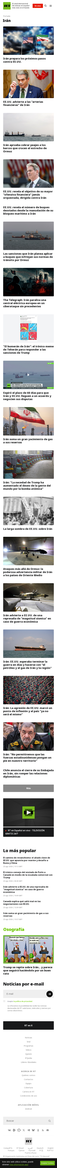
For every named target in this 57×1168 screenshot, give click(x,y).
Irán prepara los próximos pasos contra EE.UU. (24, 60)
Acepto (20, 1001)
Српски (21, 1150)
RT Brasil (20, 1148)
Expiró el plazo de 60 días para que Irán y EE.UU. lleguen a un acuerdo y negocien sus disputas (27, 396)
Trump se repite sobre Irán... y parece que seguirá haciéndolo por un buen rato (27, 970)
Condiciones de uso (28, 1095)
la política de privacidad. (23, 1001)
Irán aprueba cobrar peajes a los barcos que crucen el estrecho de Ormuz (25, 148)
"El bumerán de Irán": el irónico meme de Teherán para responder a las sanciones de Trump (28, 349)
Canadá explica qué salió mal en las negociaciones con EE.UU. (22, 903)
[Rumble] (14, 1130)
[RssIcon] (43, 1130)
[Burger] (50, 6)
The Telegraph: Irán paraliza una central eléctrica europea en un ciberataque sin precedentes (24, 303)
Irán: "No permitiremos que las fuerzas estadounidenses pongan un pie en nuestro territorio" (27, 757)
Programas (28, 1045)
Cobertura (28, 1087)
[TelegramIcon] (28, 1130)
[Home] (7, 6)
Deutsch (40, 1148)
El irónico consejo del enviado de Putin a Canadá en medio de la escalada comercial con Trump (27, 875)
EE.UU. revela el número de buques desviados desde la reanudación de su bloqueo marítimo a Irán (28, 210)
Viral (28, 1041)
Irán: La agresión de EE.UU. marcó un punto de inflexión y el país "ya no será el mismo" (27, 711)
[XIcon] (24, 1130)
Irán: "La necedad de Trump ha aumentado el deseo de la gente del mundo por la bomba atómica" (27, 485)
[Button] (45, 6)
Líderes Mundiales (28, 1062)
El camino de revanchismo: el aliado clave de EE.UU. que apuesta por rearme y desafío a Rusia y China (26, 860)
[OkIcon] (38, 1130)
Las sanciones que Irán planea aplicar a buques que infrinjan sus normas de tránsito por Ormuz (28, 257)
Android (28, 1108)
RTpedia (28, 1058)
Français (11, 1150)
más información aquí (19, 1164)
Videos (28, 1049)
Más (28, 788)
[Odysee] (19, 1130)
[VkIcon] (9, 1130)
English (51, 1148)
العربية (30, 1148)
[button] (28, 812)
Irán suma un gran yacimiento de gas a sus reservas (28, 440)
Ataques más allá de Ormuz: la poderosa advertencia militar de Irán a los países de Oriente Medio (27, 572)
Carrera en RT (28, 1091)
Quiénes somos (28, 1075)
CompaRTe (8, 1148)
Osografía (13, 929)
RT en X (28, 1025)
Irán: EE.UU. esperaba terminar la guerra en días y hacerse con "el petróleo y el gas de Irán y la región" (27, 665)
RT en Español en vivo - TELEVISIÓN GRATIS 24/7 (25, 832)
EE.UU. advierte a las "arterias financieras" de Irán (23, 103)
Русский (32, 1150)
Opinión (28, 1054)
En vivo (38, 5)
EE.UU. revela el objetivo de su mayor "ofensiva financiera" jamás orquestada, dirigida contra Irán (28, 194)
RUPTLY (50, 1150)
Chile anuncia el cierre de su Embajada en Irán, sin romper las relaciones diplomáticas (28, 773)
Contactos (28, 1079)
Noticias (28, 1037)
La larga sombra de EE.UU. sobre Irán (27, 529)
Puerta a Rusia (30, 1152)
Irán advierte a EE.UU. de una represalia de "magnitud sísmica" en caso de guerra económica (27, 618)
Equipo (28, 1083)
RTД (41, 1150)
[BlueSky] (33, 1130)
